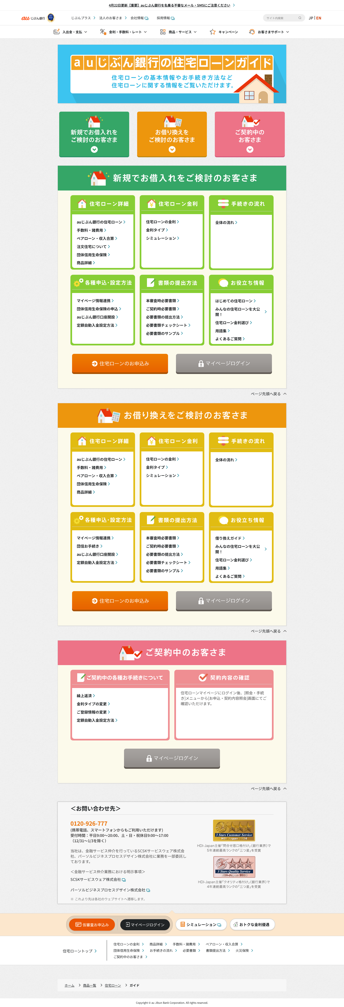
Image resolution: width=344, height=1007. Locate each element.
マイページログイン (148, 924)
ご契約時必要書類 (161, 308)
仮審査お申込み (96, 924)
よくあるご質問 (228, 338)
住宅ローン (113, 985)
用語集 (221, 330)
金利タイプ (155, 230)
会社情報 (137, 17)
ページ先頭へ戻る (266, 393)
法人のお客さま (110, 17)
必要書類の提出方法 (163, 317)
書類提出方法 (216, 950)
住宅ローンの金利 (161, 221)
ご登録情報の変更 (92, 712)
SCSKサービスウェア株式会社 (95, 879)
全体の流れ (224, 222)
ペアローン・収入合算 (95, 238)
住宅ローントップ (77, 951)
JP (311, 18)
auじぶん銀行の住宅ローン (99, 222)
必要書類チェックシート (166, 325)
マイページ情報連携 (93, 300)
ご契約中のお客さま (128, 956)
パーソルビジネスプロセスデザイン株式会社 (107, 890)
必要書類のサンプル (163, 333)
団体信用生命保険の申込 (97, 308)
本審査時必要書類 (161, 300)
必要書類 (189, 950)
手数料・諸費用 (90, 230)
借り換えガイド (228, 538)
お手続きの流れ (161, 950)
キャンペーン (228, 31)
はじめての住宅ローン (234, 301)
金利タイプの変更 (92, 704)
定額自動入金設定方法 (95, 325)
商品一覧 (89, 985)
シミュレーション (161, 238)
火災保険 (242, 950)
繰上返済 (84, 695)
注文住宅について (92, 246)
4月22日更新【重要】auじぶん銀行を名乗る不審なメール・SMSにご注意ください (169, 5)
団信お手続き (88, 546)
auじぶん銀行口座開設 (96, 317)
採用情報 (163, 17)
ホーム (69, 985)
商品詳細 (84, 262)
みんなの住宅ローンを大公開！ (237, 311)
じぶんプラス (81, 17)
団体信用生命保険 (92, 254)
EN (318, 18)
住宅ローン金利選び (232, 322)
